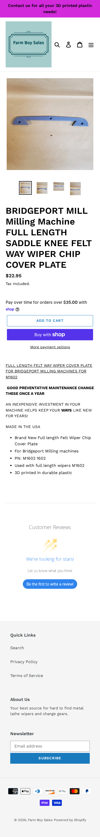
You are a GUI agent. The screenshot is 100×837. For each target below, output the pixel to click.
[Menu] (91, 44)
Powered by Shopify (70, 820)
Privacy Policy (23, 661)
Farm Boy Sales (40, 820)
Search (17, 647)
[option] (25, 188)
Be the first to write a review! (50, 584)
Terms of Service (26, 675)
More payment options (50, 347)
